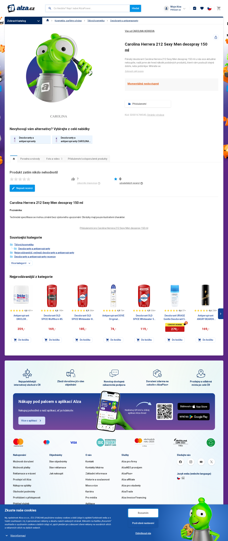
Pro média (91, 497)
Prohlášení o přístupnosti (26, 497)
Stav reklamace (57, 467)
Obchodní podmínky (24, 491)
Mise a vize (91, 485)
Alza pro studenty (131, 485)
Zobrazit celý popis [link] (134, 71)
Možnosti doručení (23, 461)
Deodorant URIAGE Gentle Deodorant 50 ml (175, 317)
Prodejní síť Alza (22, 479)
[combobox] (88, 8)
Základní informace (96, 473)
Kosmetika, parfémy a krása (68, 20)
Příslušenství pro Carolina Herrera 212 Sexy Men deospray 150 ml (114, 228)
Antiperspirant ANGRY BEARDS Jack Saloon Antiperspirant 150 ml (205, 317)
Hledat (135, 8)
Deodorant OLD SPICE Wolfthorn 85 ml (51, 317)
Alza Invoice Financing (134, 497)
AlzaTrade (127, 491)
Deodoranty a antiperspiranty (124, 20)
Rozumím (143, 513)
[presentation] (13, 158)
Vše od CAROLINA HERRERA (140, 31)
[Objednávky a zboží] (195, 8)
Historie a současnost (97, 479)
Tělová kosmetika (95, 20)
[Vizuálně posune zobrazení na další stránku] (220, 313)
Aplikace (90, 503)
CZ (183, 478)
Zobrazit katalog (16, 21)
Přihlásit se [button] (175, 10)
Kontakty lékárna (94, 467)
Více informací (18, 535)
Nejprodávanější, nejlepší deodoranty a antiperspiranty (44, 252)
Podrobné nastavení (143, 523)
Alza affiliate (128, 479)
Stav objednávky (58, 461)
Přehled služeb (21, 503)
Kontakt (89, 461)
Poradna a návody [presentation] (30, 158)
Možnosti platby (21, 467)
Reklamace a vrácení (24, 473)
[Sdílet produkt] (215, 37)
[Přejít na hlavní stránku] (21, 8)
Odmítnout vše (143, 533)
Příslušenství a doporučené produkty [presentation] (87, 158)
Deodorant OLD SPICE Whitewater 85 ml (83, 317)
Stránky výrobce (155, 115)
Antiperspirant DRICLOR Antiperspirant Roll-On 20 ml (21, 317)
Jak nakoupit (56, 473)
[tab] (13, 158)
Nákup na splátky (22, 485)
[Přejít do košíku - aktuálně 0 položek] (219, 8)
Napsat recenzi (24, 188)
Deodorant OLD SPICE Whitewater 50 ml (144, 317)
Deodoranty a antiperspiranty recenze (35, 256)
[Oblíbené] (202, 8)
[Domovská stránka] (47, 21)
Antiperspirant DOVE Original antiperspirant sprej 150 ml (113, 317)
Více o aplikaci (29, 420)
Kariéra (89, 491)
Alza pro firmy (129, 461)
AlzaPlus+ (127, 473)
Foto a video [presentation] (54, 158)
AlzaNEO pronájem (132, 467)
